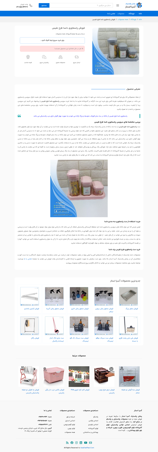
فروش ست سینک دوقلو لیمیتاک (104, 339)
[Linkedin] (81, 442)
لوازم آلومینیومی (69, 424)
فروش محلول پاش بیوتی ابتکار (104, 310)
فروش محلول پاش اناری (79, 308)
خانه (140, 13)
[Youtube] (86, 442)
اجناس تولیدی (93, 424)
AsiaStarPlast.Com (87, 447)
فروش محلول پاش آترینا (55, 308)
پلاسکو (95, 416)
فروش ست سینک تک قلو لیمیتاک (79, 339)
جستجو (44, 5)
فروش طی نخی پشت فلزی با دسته (128, 339)
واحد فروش (24, 4)
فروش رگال (35, 337)
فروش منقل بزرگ (132, 308)
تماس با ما (111, 13)
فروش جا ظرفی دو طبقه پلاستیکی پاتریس (30, 391)
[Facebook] (72, 442)
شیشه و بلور (70, 416)
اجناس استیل (70, 420)
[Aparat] (90, 442)
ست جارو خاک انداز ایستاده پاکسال (57, 339)
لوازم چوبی (71, 428)
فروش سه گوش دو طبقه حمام (131, 391)
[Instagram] (76, 442)
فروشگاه (131, 13)
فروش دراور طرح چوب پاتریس (106, 391)
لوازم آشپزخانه (70, 34)
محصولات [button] (120, 13)
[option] (129, 379)
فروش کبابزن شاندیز (31, 308)
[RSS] (67, 442)
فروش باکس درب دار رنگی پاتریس (54, 391)
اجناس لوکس (93, 420)
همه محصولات (60, 34)
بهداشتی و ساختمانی (90, 432)
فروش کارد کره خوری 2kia (80, 389)
